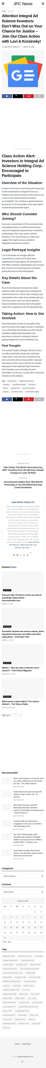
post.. (32, 998)
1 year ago (19, 786)
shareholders (7, 258)
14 (29, 922)
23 (41, 927)
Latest (17, 985)
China (39, 956)
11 (11, 922)
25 (11, 933)
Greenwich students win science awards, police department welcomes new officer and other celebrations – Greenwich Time (23, 634)
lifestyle (29, 985)
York (6, 1028)
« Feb (4, 942)
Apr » (10, 942)
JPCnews (31, 384)
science (6, 392)
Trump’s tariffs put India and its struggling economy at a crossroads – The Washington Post (28, 823)
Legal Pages (26, 1044)
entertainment (10, 969)
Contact (17, 1044)
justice (5, 388)
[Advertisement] (23, 123)
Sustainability (22, 1011)
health (7, 977)
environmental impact (29, 969)
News (35, 994)
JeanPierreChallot (19, 384)
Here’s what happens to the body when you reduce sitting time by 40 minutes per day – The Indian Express (28, 780)
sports (7, 1011)
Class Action (12, 381)
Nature (24, 994)
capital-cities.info (26, 545)
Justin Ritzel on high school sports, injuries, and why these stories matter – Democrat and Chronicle (28, 853)
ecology (8, 964)
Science (10, 11)
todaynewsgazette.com (25, 1056)
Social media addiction (28, 1006)
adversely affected (15, 360)
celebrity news (25, 956)
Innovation (34, 977)
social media (9, 1006)
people (7, 998)
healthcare (20, 977)
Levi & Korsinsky (28, 388)
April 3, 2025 (8, 604)
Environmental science (13, 973)
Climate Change (10, 960)
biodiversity (9, 956)
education (35, 964)
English (7, 715)
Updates (20, 1019)
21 (29, 927)
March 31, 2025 (9, 674)
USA (32, 1019)
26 (17, 933)
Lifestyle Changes (11, 990)
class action (8, 198)
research (24, 1002)
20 (23, 927)
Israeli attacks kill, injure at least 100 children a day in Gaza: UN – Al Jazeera (27, 794)
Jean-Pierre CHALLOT (12, 47)
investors (6, 188)
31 (5, 938)
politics (20, 998)
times (22, 1015)
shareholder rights (32, 392)
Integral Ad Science (26, 381)
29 (35, 933)
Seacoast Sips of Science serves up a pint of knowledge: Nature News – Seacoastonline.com (21, 598)
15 (35, 922)
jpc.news (25, 548)
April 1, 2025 (8, 640)
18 (11, 927)
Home (4, 11)
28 (29, 933)
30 (41, 933)
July (6, 985)
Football (30, 973)
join (42, 195)
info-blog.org (14, 545)
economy (21, 964)
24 (5, 933)
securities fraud (17, 392)
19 (17, 927)
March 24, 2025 (28, 47)
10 (5, 922)
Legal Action (15, 388)
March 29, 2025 (9, 707)
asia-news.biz (34, 542)
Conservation (27, 960)
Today (34, 1015)
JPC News (23, 4)
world (36, 1023)
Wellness (24, 1023)
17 (5, 927)
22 (35, 927)
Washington (9, 1023)
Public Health (9, 1002)
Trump (7, 1019)
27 (23, 933)
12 (17, 922)
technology (9, 1015)
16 (41, 922)
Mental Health (9, 994)
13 (23, 922)
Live (26, 990)
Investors (6, 384)
